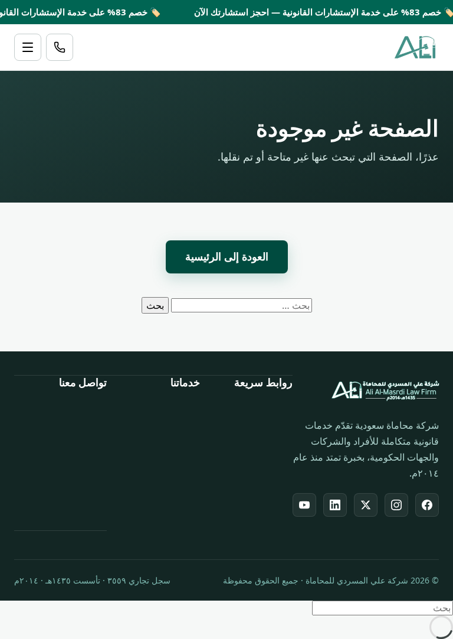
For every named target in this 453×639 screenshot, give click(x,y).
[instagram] (396, 505)
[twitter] (366, 505)
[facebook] (427, 505)
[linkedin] (335, 505)
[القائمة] (27, 47)
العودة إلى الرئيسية (226, 256)
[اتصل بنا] (59, 47)
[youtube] (304, 505)
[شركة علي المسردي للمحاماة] (415, 47)
